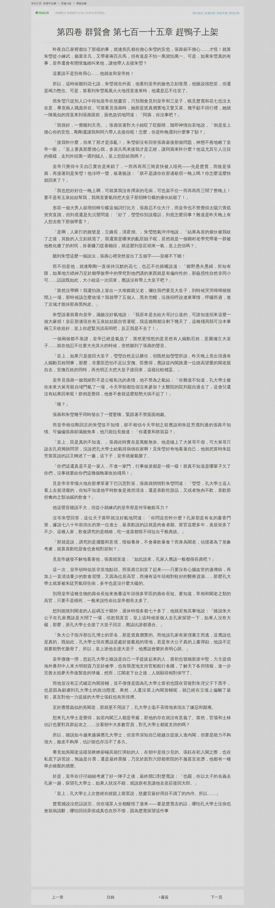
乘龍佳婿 (81, 3)
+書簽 (164, 897)
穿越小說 (66, 3)
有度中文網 (49, 3)
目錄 (111, 897)
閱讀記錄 (234, 13)
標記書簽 (197, 13)
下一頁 (216, 897)
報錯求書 (222, 13)
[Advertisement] (137, 848)
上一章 (57, 897)
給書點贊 (210, 13)
